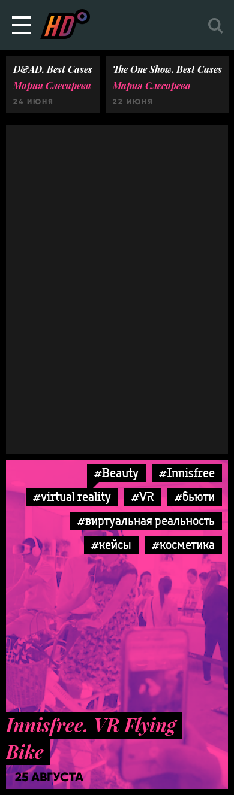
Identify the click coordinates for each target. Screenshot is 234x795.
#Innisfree (187, 473)
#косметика (183, 544)
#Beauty (116, 473)
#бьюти (195, 496)
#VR (142, 496)
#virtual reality (72, 496)
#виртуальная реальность (146, 520)
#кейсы (111, 544)
